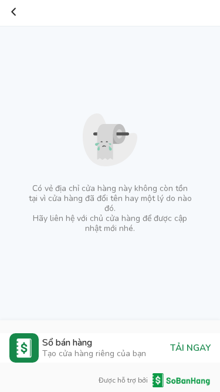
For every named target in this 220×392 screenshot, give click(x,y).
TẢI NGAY (190, 348)
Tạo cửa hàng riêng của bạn (94, 353)
